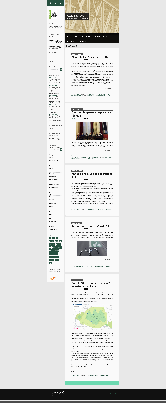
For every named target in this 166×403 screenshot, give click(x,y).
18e (50, 238)
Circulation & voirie (53, 160)
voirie (53, 238)
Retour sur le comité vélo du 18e (90, 226)
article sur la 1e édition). (92, 301)
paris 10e (57, 250)
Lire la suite (55, 28)
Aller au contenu (4, 1)
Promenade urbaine (53, 211)
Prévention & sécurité (54, 209)
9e (57, 238)
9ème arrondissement (54, 256)
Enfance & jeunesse (53, 187)
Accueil (69, 36)
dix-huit (88, 36)
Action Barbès (75, 15)
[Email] (60, 3)
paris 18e (51, 250)
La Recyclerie (78, 193)
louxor (56, 241)
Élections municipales (54, 184)
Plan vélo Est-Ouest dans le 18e (90, 57)
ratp (84, 158)
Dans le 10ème (52, 173)
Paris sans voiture (90, 294)
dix (82, 36)
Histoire (51, 196)
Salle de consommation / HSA (54, 217)
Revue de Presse (72, 41)
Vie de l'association (101, 36)
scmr (60, 241)
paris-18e (51, 260)
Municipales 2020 (53, 203)
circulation (95, 376)
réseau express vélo (97, 95)
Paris (50, 263)
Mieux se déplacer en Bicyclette (83, 237)
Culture (51, 168)
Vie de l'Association (53, 229)
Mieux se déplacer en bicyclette (101, 357)
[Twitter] (55, 3)
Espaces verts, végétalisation (52, 193)
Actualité (51, 157)
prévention (58, 244)
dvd (102, 95)
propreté (54, 247)
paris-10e (51, 241)
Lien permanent (76, 94)
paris (88, 95)
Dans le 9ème (52, 171)
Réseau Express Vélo (83, 198)
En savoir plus (99, 401)
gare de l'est (76, 158)
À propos (83, 41)
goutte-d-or (51, 244)
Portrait (51, 206)
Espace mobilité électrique (77, 360)
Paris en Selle (77, 73)
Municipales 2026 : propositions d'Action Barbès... (55, 88)
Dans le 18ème (52, 176)
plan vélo (105, 95)
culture (59, 247)
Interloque (111, 359)
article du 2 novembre (91, 186)
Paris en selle (91, 357)
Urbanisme (51, 226)
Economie (51, 181)
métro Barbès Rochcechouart (52, 200)
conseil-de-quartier (53, 253)
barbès (56, 260)
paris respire (100, 376)
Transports (51, 223)
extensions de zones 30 (99, 355)
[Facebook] (50, 3)
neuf (76, 36)
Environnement (52, 190)
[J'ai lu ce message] (164, 401)
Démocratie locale (53, 179)
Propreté (51, 214)
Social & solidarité (53, 221)
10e (50, 247)
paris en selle (85, 210)
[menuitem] (69, 35)
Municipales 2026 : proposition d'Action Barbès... (55, 117)
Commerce (51, 163)
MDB (96, 73)
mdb (98, 266)
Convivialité (52, 165)
